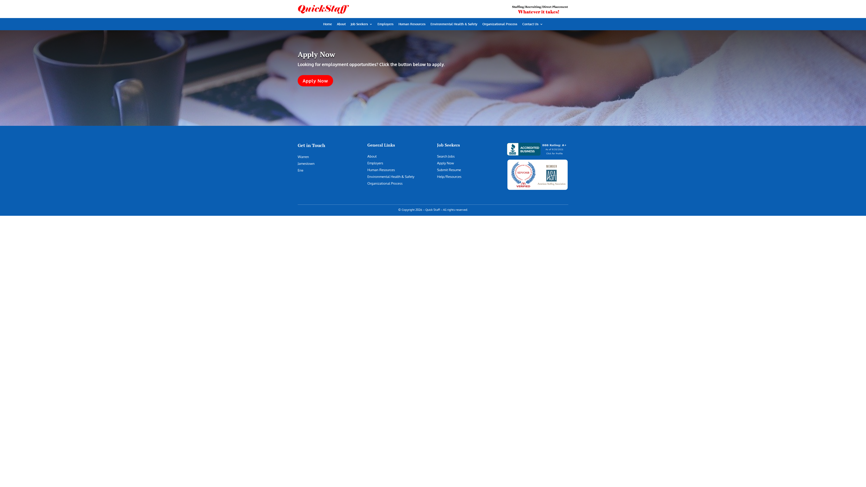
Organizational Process (499, 24)
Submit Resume (449, 170)
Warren (303, 157)
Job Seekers (359, 24)
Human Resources (412, 24)
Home (327, 24)
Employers (386, 24)
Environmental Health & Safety (454, 24)
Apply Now (315, 81)
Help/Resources (449, 177)
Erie (300, 170)
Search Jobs (446, 156)
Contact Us (530, 24)
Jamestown (306, 163)
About (341, 24)
